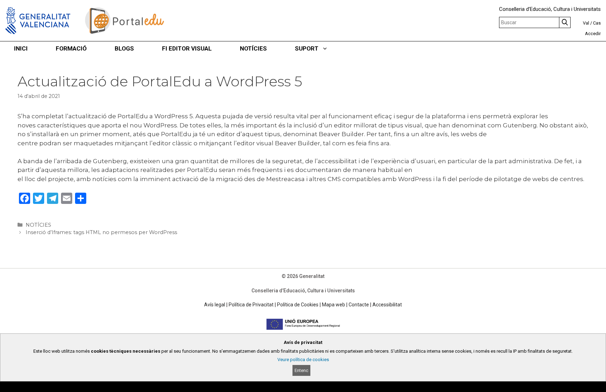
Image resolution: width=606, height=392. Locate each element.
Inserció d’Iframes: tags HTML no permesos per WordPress (101, 232)
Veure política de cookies (303, 359)
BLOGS (124, 48)
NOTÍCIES (253, 48)
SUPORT (306, 48)
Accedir (593, 33)
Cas (597, 23)
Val (586, 23)
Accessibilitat (387, 304)
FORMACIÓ (71, 48)
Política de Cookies (297, 304)
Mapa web (333, 304)
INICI (21, 48)
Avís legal (214, 304)
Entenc (301, 370)
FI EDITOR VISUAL (187, 48)
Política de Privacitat (251, 304)
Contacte (359, 304)
